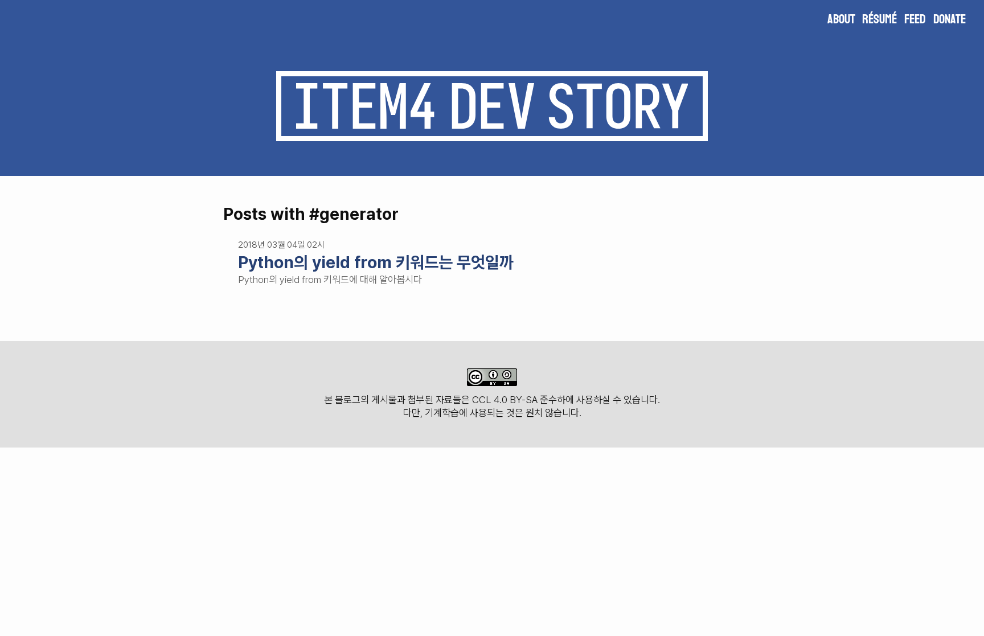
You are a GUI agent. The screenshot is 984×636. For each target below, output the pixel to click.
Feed (915, 19)
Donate (949, 19)
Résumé (879, 19)
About (841, 19)
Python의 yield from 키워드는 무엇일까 (376, 262)
